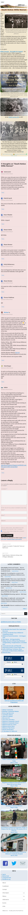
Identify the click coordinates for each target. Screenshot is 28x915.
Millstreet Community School (10, 723)
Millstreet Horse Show (8, 726)
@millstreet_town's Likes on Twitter (11, 621)
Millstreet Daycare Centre (9, 724)
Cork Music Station (7, 714)
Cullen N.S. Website (7, 716)
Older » (25, 608)
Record (17, 352)
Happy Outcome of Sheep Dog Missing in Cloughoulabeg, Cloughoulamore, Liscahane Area (15, 642)
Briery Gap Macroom (8, 713)
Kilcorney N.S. (6, 718)
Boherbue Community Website (10, 711)
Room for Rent (6, 652)
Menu (2, 2)
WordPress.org (6, 879)
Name (3, 509)
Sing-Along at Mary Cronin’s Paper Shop (13, 647)
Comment (4, 489)
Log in (4, 874)
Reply (3, 192)
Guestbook (5, 886)
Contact (4, 889)
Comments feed (6, 877)
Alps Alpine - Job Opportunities (11, 639)
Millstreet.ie (5, 910)
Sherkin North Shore (8, 729)
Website (3, 520)
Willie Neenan (14, 155)
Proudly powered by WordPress (16, 910)
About (4, 882)
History (4, 896)
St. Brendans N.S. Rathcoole (9, 731)
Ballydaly (17, 154)
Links (3, 906)
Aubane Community (7, 709)
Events (4, 903)
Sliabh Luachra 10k (14, 117)
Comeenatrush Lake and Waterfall (12, 646)
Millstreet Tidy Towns (8, 728)
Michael (6, 312)
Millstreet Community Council (10, 721)
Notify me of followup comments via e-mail (13, 507)
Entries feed (5, 876)
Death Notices (22, 154)
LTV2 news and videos (8, 719)
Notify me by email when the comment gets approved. (12, 532)
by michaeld (10, 154)
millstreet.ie (5, 899)
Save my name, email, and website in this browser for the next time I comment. (12, 528)
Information (5, 893)
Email (3, 515)
